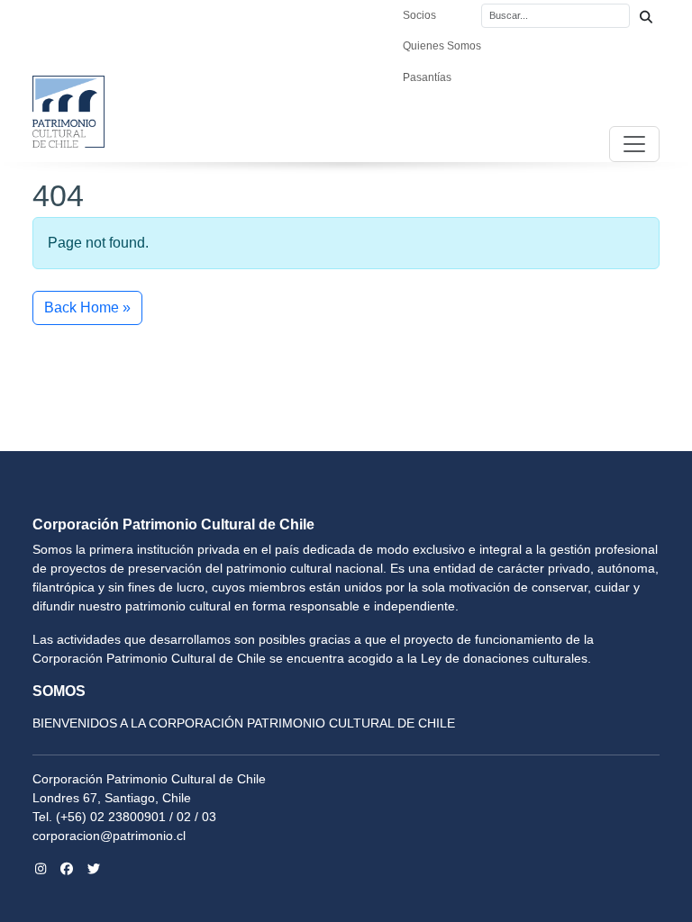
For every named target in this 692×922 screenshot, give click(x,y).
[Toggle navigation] (634, 144)
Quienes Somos (442, 46)
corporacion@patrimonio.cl (109, 835)
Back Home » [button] (87, 307)
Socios (419, 15)
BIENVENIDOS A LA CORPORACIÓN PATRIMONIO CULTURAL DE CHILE (243, 723)
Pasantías (427, 77)
